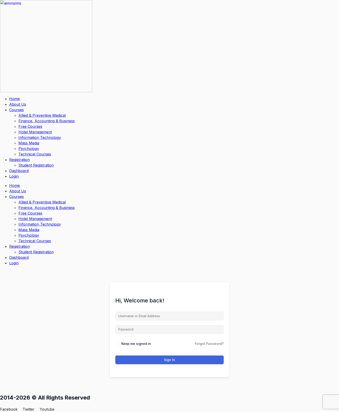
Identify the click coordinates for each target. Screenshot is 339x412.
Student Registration (36, 165)
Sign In (169, 360)
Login (14, 176)
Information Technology (39, 137)
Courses (16, 109)
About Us (17, 104)
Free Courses (30, 126)
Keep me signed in (136, 344)
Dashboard (19, 170)
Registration (19, 159)
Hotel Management (35, 132)
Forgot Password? (209, 344)
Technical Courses (34, 154)
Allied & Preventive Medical (42, 115)
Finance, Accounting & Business (46, 121)
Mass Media (28, 143)
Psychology (28, 148)
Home (14, 98)
